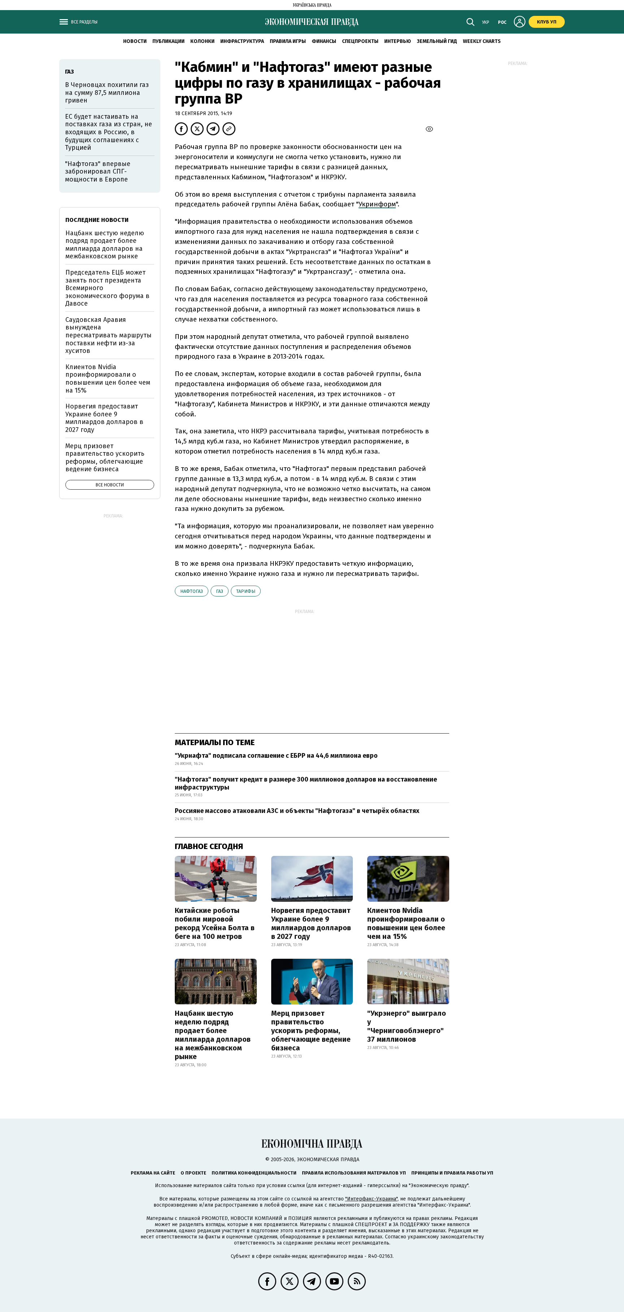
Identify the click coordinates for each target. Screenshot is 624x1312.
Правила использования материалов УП (354, 1173)
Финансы (324, 41)
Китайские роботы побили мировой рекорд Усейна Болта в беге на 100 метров (215, 923)
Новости (135, 41)
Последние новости (97, 220)
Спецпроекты (360, 41)
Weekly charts (482, 41)
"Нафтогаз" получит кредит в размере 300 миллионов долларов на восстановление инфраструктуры (306, 783)
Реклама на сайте (153, 1173)
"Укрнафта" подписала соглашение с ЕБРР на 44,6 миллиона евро (276, 756)
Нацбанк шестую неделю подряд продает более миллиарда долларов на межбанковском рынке (213, 1035)
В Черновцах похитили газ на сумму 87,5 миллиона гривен (107, 92)
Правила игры (288, 41)
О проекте (193, 1173)
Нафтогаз (191, 591)
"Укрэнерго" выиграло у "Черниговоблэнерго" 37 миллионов (406, 1026)
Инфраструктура (242, 41)
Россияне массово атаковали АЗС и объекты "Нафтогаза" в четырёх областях (297, 811)
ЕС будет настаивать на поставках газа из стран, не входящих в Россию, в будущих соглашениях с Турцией (108, 132)
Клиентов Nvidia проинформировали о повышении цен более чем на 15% (406, 923)
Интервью (397, 41)
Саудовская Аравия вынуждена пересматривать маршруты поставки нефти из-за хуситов (108, 335)
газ (219, 591)
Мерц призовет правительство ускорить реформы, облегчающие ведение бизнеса (311, 1030)
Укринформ (377, 204)
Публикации (168, 41)
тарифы (245, 591)
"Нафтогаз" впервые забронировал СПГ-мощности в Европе (97, 171)
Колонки (202, 41)
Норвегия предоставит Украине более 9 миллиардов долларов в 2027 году (311, 923)
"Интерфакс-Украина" (371, 1199)
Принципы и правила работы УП (452, 1173)
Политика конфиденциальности (254, 1173)
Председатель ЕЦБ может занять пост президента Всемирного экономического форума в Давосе (107, 287)
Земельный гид (437, 41)
